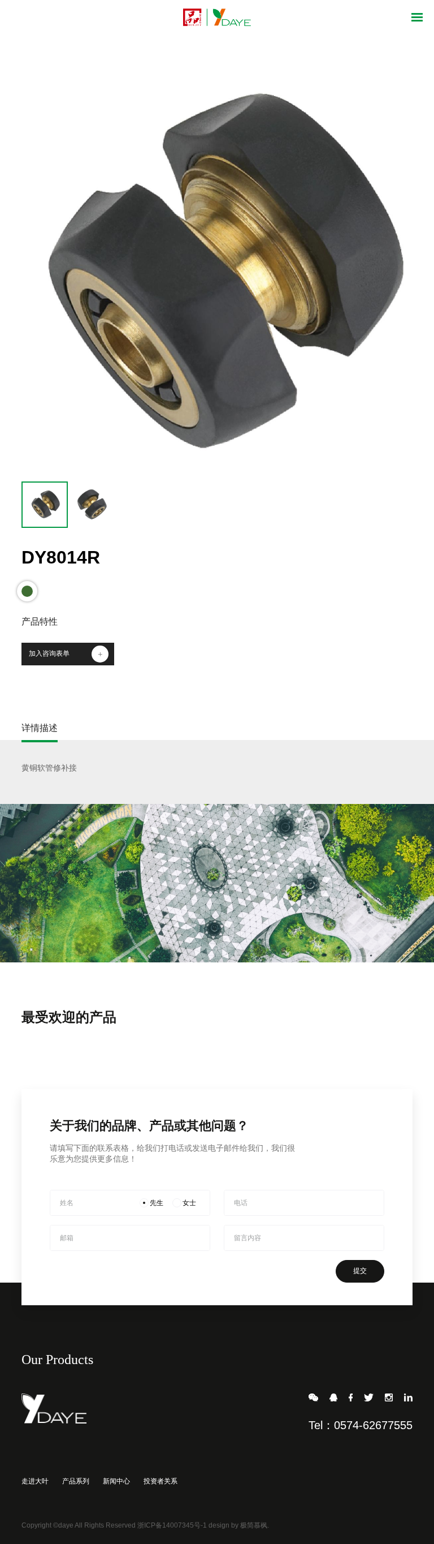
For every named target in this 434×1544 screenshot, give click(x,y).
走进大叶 (35, 1481)
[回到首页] (217, 17)
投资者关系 (160, 1481)
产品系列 (75, 1481)
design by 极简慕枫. (239, 1525)
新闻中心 (116, 1481)
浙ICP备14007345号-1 (172, 1525)
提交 (360, 1271)
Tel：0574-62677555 (361, 1425)
